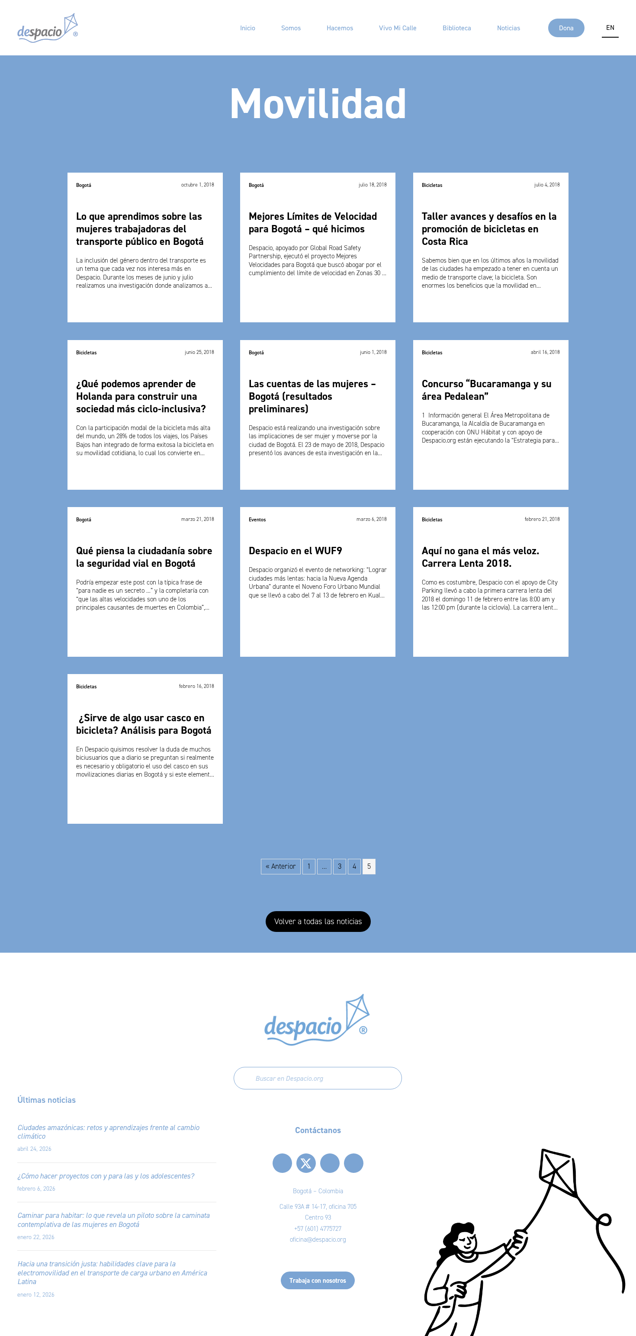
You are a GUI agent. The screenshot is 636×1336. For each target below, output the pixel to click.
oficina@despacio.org (318, 1239)
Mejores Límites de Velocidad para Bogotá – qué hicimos (313, 223)
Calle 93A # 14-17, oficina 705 (318, 1207)
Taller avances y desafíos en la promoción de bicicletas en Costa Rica (489, 229)
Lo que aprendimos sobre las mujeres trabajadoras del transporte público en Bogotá (140, 229)
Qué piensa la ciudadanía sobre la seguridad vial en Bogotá (144, 557)
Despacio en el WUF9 (295, 550)
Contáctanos (318, 1130)
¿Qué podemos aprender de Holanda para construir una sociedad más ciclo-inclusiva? (141, 396)
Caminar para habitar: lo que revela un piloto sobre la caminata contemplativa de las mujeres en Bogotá (113, 1219)
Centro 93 (318, 1217)
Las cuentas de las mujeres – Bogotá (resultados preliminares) (312, 396)
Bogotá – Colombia (318, 1191)
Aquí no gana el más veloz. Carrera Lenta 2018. (481, 557)
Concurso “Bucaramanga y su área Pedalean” (487, 390)
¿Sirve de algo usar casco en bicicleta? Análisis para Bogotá (144, 724)
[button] (318, 921)
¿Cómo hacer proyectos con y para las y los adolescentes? (105, 1176)
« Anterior (281, 866)
